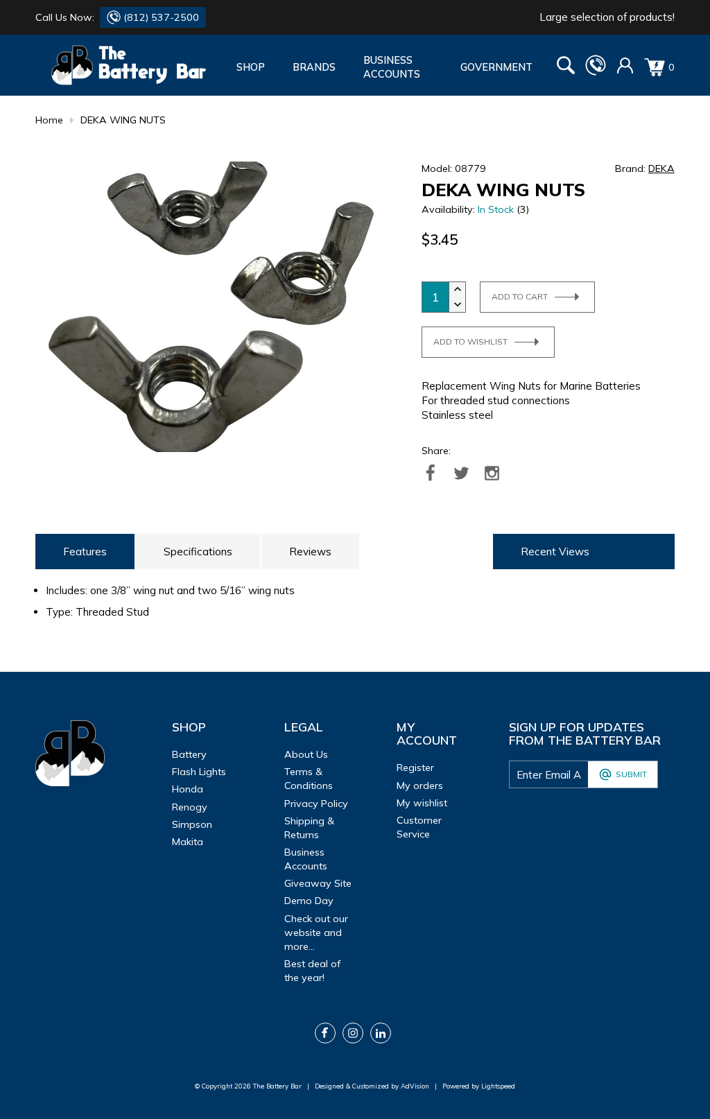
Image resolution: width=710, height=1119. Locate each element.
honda (187, 789)
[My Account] (625, 70)
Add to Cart (520, 296)
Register (415, 767)
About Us (306, 754)
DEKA (661, 168)
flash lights (199, 771)
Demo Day (309, 900)
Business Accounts (391, 67)
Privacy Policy (316, 803)
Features (85, 551)
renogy (189, 807)
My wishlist (422, 803)
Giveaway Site (318, 883)
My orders (420, 785)
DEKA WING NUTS (123, 120)
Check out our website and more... (316, 932)
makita (187, 841)
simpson (192, 824)
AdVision (415, 1086)
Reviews (310, 551)
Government (496, 67)
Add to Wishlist (470, 341)
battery (189, 754)
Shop (250, 67)
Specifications (198, 551)
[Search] (566, 67)
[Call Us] (595, 72)
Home (49, 120)
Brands (314, 67)
